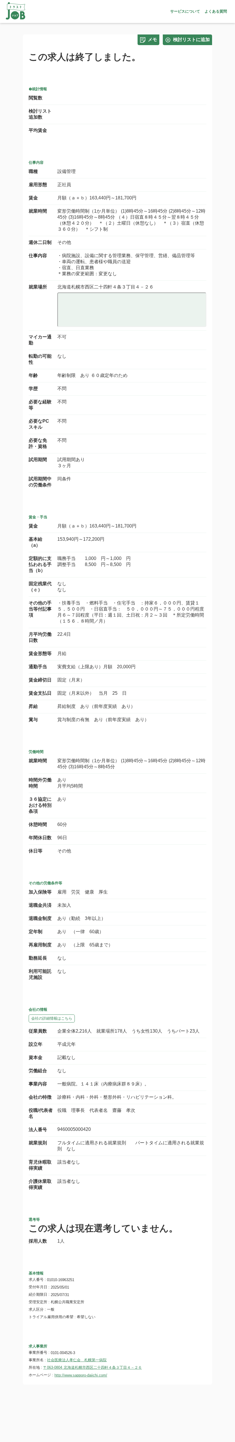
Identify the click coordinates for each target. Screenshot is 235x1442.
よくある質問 (216, 11)
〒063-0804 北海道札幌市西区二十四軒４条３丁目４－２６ (92, 1367)
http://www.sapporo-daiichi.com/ (80, 1375)
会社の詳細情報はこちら (51, 1018)
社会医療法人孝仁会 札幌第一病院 (77, 1360)
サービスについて (185, 11)
